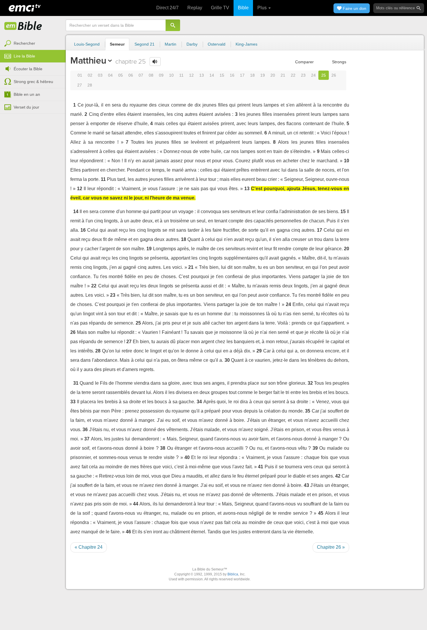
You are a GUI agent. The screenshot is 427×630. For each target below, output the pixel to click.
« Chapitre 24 (89, 547)
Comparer (304, 62)
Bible (243, 7)
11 (181, 75)
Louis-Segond (87, 44)
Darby (192, 44)
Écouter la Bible (28, 68)
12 (191, 75)
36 (85, 429)
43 (306, 485)
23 (303, 75)
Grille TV (220, 7)
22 (293, 75)
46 (128, 531)
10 (171, 75)
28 (89, 85)
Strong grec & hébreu (33, 81)
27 (79, 85)
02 (90, 75)
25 (323, 75)
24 (313, 75)
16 (232, 75)
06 (130, 75)
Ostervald (216, 44)
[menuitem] (33, 43)
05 (120, 75)
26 (333, 75)
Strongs (338, 62)
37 (86, 438)
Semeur (117, 44)
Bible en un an (27, 94)
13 (201, 75)
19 (262, 75)
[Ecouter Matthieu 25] (155, 61)
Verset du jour (26, 107)
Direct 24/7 (167, 7)
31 (75, 383)
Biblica (232, 574)
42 (337, 476)
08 (151, 75)
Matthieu (88, 60)
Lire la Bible (24, 56)
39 (315, 448)
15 (222, 75)
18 (252, 75)
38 (162, 448)
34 (199, 401)
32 (310, 383)
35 (307, 410)
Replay (194, 7)
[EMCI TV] (25, 7)
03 (100, 75)
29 (259, 350)
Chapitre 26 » (331, 547)
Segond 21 (144, 44)
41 (260, 466)
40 (187, 457)
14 (211, 75)
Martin (170, 44)
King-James (246, 44)
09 (161, 75)
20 (272, 75)
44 (135, 503)
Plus (262, 7)
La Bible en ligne (23, 26)
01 (80, 75)
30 (227, 360)
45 (320, 513)
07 (141, 75)
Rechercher (24, 43)
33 (73, 401)
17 (242, 75)
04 (110, 75)
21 (283, 75)
